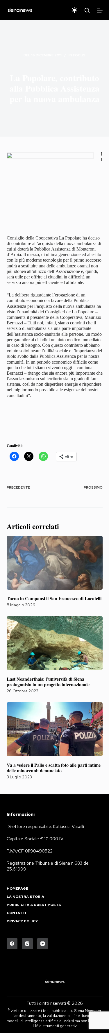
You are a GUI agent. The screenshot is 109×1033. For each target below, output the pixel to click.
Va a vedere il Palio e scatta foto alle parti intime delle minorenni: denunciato (54, 768)
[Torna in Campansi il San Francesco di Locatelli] (55, 563)
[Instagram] (27, 943)
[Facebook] (12, 943)
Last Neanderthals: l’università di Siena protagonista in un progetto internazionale (48, 681)
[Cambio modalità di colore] (74, 10)
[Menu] (100, 10)
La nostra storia (25, 897)
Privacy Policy (22, 921)
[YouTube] (42, 943)
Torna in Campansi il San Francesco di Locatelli (54, 598)
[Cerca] (87, 10)
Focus (79, 55)
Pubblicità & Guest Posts (34, 905)
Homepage (17, 889)
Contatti (16, 913)
